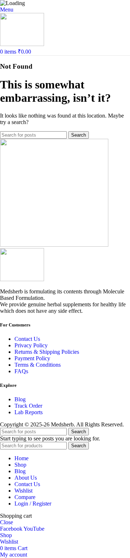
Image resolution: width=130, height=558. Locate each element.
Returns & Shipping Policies (46, 352)
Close (6, 522)
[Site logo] (22, 44)
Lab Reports (28, 412)
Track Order (28, 406)
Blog (20, 399)
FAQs (21, 371)
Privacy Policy (31, 345)
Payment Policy (32, 358)
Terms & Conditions (37, 365)
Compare (24, 497)
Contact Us (27, 339)
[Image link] (22, 279)
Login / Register (32, 503)
